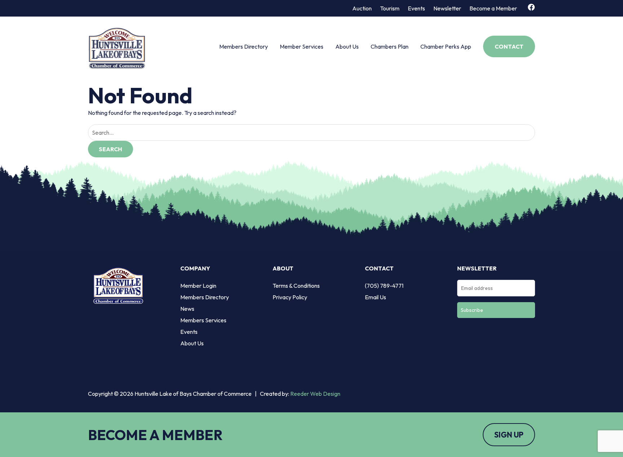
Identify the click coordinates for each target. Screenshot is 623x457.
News (187, 308)
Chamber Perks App (445, 46)
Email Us (375, 297)
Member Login (198, 285)
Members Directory (243, 46)
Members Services (203, 320)
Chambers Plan (389, 46)
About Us (347, 46)
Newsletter (447, 8)
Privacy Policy (290, 297)
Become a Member (493, 8)
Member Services (301, 46)
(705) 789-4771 (384, 285)
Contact (509, 46)
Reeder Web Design (315, 393)
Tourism (389, 8)
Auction (362, 8)
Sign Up (508, 434)
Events (416, 8)
